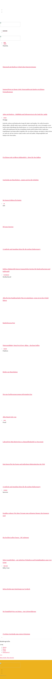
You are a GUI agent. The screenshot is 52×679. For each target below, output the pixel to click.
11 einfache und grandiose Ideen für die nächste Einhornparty (22, 249)
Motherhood (6, 274)
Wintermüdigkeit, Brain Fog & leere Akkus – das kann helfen (21, 345)
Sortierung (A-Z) (6, 652)
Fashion (5, 348)
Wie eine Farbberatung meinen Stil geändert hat (17, 394)
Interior (5, 490)
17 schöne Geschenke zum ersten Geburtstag (16, 634)
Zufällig (4, 650)
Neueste (4, 647)
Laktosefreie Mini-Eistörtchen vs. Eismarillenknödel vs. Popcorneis (23, 442)
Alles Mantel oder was (9, 417)
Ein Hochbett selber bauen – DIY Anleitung (16, 537)
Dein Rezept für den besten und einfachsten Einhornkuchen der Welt (24, 464)
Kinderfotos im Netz (9, 323)
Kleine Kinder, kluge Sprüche (7, 657)
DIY (4, 203)
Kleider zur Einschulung (10, 372)
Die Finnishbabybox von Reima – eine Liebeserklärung (19, 611)
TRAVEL (5, 43)
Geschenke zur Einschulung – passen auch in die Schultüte (21, 180)
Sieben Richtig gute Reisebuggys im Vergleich (16, 589)
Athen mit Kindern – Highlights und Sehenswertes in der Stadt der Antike (25, 114)
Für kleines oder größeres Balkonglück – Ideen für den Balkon (22, 157)
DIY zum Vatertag (8, 227)
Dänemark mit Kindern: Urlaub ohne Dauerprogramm (19, 67)
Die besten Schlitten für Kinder (12, 200)
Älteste (4, 649)
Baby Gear (6, 565)
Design (5, 117)
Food (5, 420)
